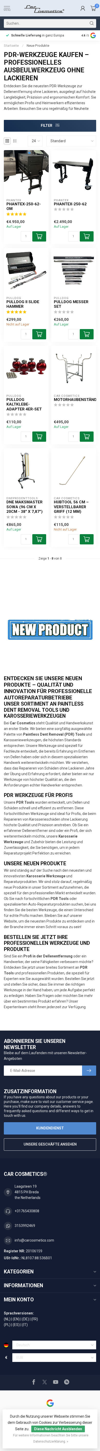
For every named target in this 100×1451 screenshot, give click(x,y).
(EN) (16, 1319)
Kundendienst (50, 1128)
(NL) (7, 1319)
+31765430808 (27, 1211)
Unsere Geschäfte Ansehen (50, 1144)
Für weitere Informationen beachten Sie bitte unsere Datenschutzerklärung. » (50, 1438)
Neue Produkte (38, 45)
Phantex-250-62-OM (23, 206)
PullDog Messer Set (71, 304)
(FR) (34, 1319)
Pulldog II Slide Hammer (22, 304)
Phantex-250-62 (70, 204)
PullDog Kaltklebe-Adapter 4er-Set (24, 404)
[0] (93, 8)
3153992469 (25, 1226)
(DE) (25, 1319)
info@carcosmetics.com (34, 1240)
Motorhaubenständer (74, 399)
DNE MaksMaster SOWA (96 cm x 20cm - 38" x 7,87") (24, 507)
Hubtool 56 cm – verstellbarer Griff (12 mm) (71, 507)
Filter (47, 125)
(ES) (16, 1325)
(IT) (25, 1325)
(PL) (7, 1325)
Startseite (11, 45)
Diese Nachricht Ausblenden (58, 1429)
